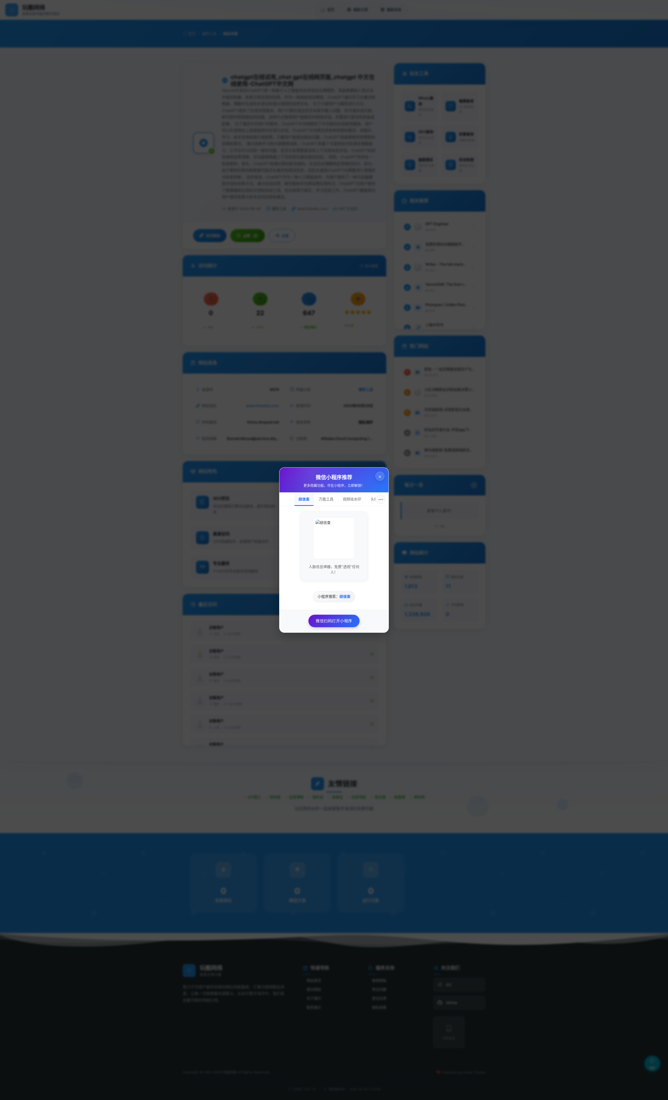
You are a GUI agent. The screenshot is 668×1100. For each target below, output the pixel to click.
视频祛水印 (352, 499)
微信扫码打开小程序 (334, 620)
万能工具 (326, 499)
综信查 (304, 499)
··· (380, 499)
